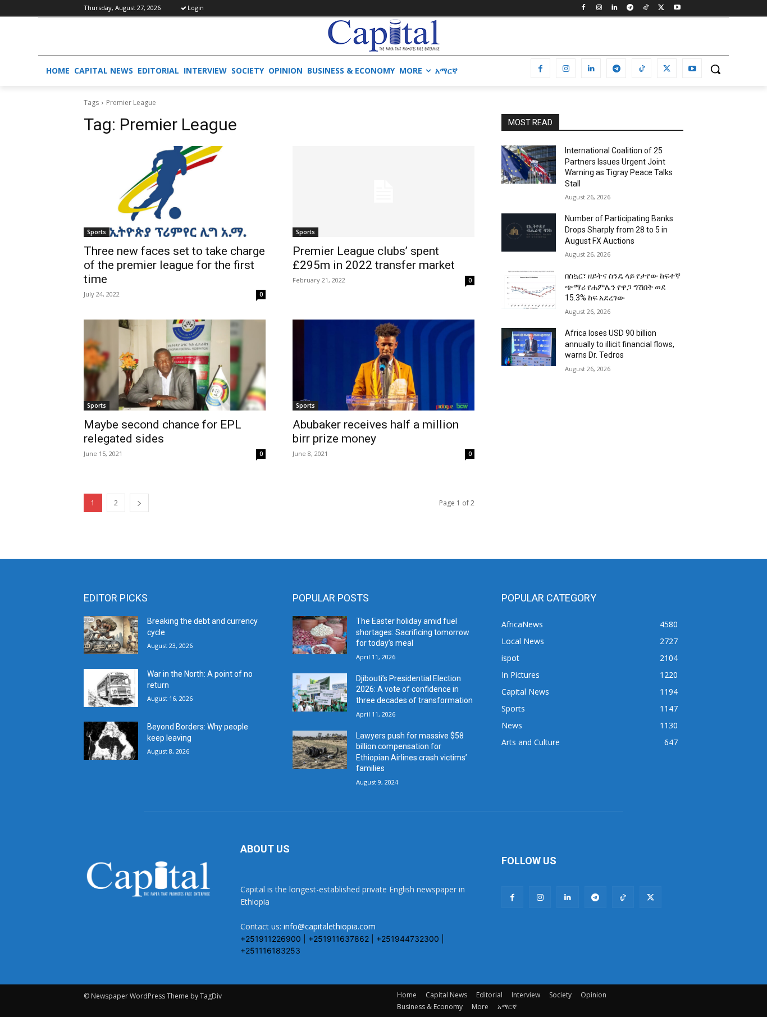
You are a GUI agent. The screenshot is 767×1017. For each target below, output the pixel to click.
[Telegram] (630, 8)
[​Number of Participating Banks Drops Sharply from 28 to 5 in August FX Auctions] (528, 232)
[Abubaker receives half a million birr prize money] (383, 365)
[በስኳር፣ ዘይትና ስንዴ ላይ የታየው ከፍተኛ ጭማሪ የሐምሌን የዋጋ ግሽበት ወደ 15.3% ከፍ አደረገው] (528, 290)
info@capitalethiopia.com (330, 926)
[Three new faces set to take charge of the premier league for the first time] (175, 191)
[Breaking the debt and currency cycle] (111, 635)
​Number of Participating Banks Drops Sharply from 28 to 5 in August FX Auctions (619, 229)
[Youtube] (676, 8)
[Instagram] (598, 8)
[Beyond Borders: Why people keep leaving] (111, 741)
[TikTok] (646, 8)
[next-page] (139, 503)
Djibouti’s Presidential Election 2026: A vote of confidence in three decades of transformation (414, 689)
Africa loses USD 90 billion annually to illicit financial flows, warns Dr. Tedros (619, 344)
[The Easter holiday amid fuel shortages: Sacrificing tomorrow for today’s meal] (320, 635)
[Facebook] (583, 8)
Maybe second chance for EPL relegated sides (162, 431)
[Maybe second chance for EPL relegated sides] (175, 365)
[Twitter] (661, 8)
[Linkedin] (614, 8)
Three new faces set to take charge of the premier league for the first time (174, 265)
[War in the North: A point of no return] (111, 688)
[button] (715, 69)
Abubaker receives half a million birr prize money (376, 431)
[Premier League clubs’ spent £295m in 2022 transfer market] (383, 191)
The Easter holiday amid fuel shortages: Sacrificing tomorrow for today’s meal (412, 632)
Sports (96, 232)
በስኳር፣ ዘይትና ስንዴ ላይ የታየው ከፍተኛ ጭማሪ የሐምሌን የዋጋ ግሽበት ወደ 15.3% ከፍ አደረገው (623, 286)
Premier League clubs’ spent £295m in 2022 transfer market (374, 258)
